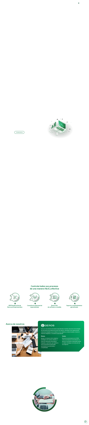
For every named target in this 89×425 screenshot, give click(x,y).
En (81, 3)
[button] (6, 142)
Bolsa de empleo (63, 3)
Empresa (46, 3)
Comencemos (19, 132)
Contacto (72, 3)
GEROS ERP (53, 3)
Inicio (40, 3)
